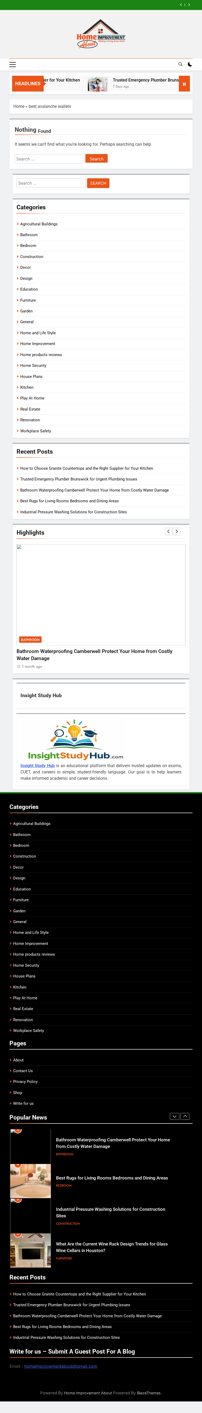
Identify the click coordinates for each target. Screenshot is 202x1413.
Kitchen (26, 387)
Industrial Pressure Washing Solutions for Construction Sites (73, 512)
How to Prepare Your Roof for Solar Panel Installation (108, 1248)
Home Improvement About (88, 1393)
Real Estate (30, 409)
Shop (17, 1092)
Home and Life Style (38, 333)
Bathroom (29, 234)
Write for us (23, 1103)
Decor (25, 267)
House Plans (31, 376)
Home (18, 106)
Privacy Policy (25, 1081)
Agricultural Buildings (39, 224)
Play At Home (32, 398)
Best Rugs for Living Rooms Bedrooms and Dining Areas (69, 501)
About (18, 1060)
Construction (31, 256)
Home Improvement (37, 343)
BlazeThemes (149, 1393)
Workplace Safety (35, 431)
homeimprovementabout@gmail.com (60, 1366)
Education (29, 289)
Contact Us (23, 1070)
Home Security (33, 365)
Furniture (28, 300)
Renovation (30, 420)
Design (26, 278)
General (27, 322)
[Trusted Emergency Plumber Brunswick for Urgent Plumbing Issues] (85, 87)
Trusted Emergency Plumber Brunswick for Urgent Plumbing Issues (78, 479)
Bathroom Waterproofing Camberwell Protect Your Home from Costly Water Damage (94, 490)
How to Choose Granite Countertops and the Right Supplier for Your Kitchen (86, 468)
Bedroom (28, 245)
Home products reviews (41, 354)
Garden (26, 311)
